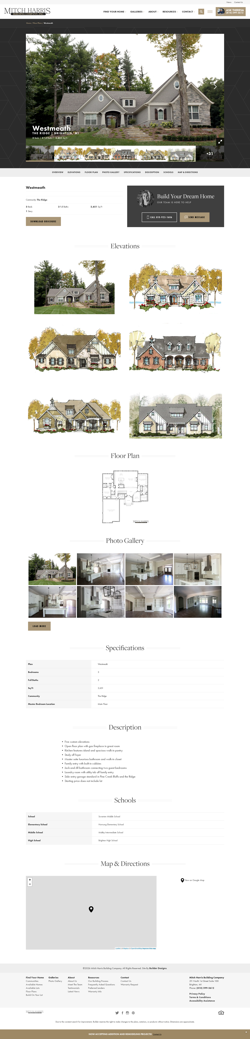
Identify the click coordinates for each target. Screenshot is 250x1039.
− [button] (30, 884)
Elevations (74, 172)
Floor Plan (91, 172)
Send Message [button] (196, 217)
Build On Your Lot (34, 994)
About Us (72, 981)
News (229, 2)
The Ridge (42, 199)
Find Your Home (35, 977)
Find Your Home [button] (113, 11)
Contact (125, 977)
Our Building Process (98, 981)
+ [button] (30, 880)
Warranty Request (129, 984)
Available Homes (34, 984)
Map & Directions (188, 172)
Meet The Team (75, 984)
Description (152, 172)
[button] (201, 12)
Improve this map (149, 948)
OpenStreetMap (136, 948)
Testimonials (73, 988)
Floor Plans (37, 23)
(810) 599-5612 (205, 988)
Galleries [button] (136, 11)
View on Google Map (194, 880)
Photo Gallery (111, 172)
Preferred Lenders (96, 988)
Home (28, 23)
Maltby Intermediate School (111, 832)
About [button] (152, 11)
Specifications (132, 172)
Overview (57, 172)
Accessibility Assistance (202, 1000)
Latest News (73, 991)
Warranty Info (95, 991)
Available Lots (32, 988)
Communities (32, 981)
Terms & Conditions (200, 997)
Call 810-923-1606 (161, 217)
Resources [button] (169, 11)
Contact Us (238, 2)
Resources (93, 977)
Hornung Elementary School (111, 824)
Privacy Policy (197, 993)
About (71, 977)
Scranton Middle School (109, 816)
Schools (168, 172)
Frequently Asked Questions (101, 984)
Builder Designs (158, 968)
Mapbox (126, 948)
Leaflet (118, 948)
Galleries (53, 977)
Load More (39, 626)
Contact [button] (187, 11)
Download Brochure (43, 221)
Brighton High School (108, 840)
